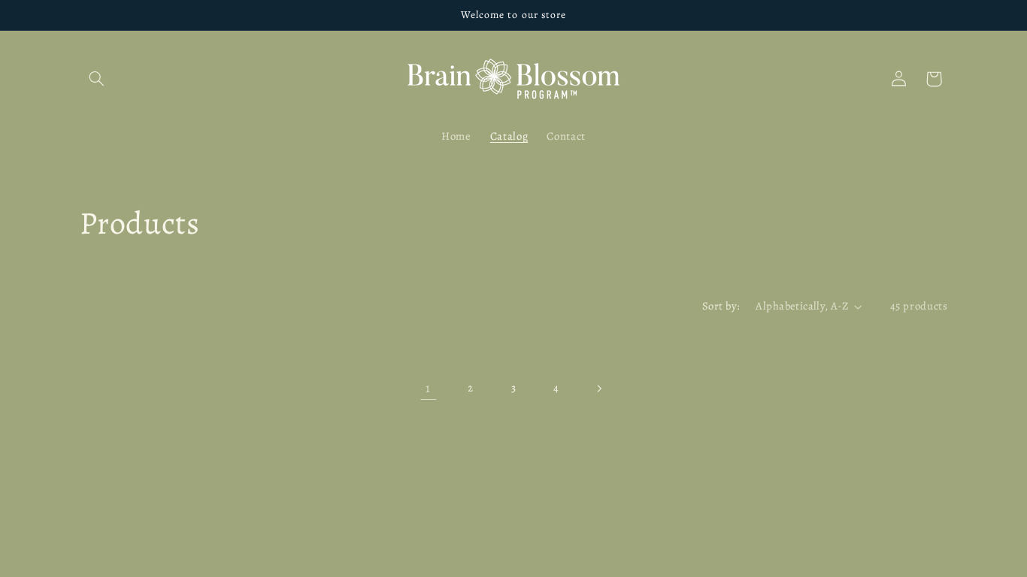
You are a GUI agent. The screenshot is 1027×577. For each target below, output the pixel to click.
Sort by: (721, 305)
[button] (97, 79)
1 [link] (428, 388)
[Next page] (598, 388)
